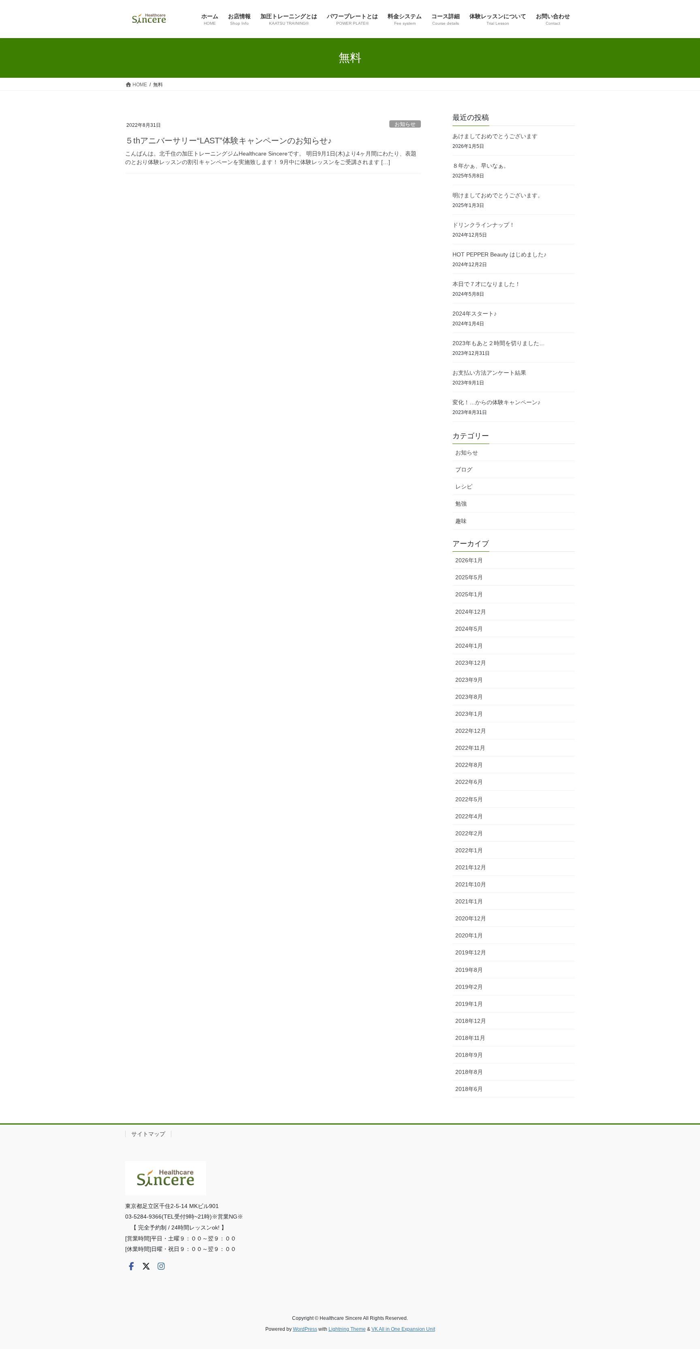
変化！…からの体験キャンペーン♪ (496, 402)
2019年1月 (469, 1004)
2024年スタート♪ (474, 313)
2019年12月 (470, 952)
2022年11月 (470, 748)
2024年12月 (470, 611)
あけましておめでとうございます (495, 136)
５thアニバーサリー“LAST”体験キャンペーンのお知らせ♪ (228, 140)
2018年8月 (469, 1072)
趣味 (461, 521)
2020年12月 (470, 918)
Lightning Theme (347, 1329)
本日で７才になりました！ (486, 284)
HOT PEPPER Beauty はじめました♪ (499, 254)
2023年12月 (470, 663)
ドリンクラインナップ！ (483, 225)
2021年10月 (470, 884)
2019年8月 (469, 970)
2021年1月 (469, 901)
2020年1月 (469, 935)
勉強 (461, 503)
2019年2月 (469, 987)
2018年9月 (469, 1055)
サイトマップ (148, 1134)
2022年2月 (469, 833)
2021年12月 (470, 867)
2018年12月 (470, 1021)
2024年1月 (469, 645)
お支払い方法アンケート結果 (489, 372)
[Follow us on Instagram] (161, 1266)
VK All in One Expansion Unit (403, 1329)
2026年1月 (469, 560)
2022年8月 (469, 765)
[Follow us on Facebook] (131, 1266)
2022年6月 (469, 782)
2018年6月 (469, 1089)
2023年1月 (469, 714)
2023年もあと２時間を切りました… (498, 343)
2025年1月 (469, 594)
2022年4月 (469, 816)
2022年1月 (469, 850)
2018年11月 (470, 1038)
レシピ (463, 486)
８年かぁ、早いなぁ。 (480, 165)
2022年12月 (470, 731)
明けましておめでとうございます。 (497, 195)
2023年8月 (469, 697)
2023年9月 (469, 680)
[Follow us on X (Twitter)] (146, 1266)
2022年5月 (469, 799)
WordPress (305, 1329)
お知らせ (405, 124)
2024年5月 (469, 628)
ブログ (463, 469)
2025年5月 (469, 577)
